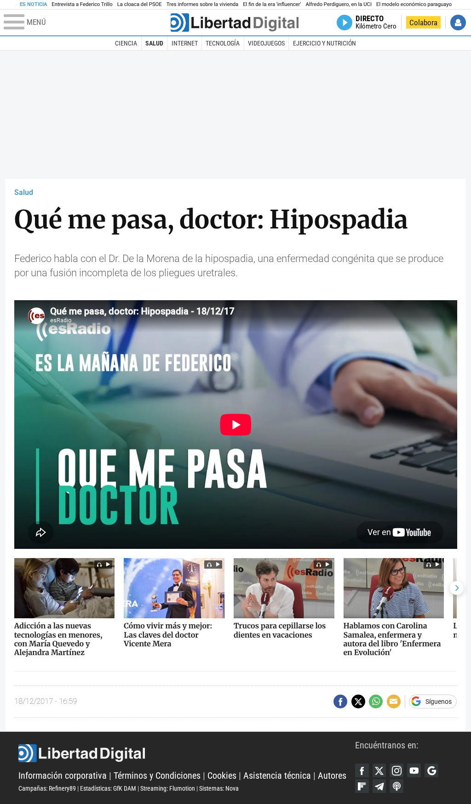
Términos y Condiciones (157, 775)
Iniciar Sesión (458, 22)
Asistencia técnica (277, 775)
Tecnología (223, 43)
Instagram (396, 770)
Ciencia (126, 43)
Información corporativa (62, 775)
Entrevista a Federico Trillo (82, 4)
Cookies (221, 775)
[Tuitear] (358, 701)
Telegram (379, 786)
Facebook (362, 770)
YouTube (414, 770)
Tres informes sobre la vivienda (202, 4)
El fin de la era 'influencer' (272, 4)
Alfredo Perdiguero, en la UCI (339, 4)
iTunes (396, 786)
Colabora (423, 22)
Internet (185, 43)
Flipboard (362, 786)
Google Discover (431, 770)
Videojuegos (266, 43)
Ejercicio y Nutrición (324, 43)
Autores (332, 775)
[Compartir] (340, 701)
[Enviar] (376, 701)
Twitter (379, 770)
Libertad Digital (186, 753)
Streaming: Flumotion (167, 788)
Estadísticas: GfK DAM (108, 788)
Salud (154, 43)
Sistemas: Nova (219, 788)
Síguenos (438, 701)
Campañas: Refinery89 (47, 788)
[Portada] (234, 22)
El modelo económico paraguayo (414, 4)
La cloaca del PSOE (139, 4)
